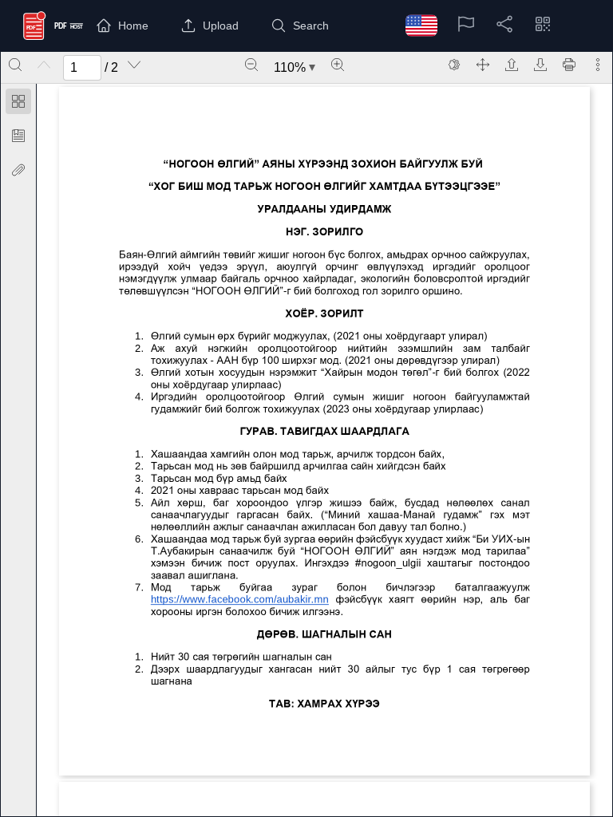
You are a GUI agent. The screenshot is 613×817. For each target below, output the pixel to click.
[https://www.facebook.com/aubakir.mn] (239, 599)
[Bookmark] (18, 135)
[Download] (540, 64)
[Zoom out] (251, 64)
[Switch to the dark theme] (454, 64)
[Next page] (134, 64)
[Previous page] (44, 64)
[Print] (569, 64)
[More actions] (598, 64)
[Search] (15, 64)
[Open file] (511, 64)
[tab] (18, 104)
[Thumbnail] (18, 101)
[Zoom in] (337, 64)
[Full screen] (483, 64)
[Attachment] (18, 170)
